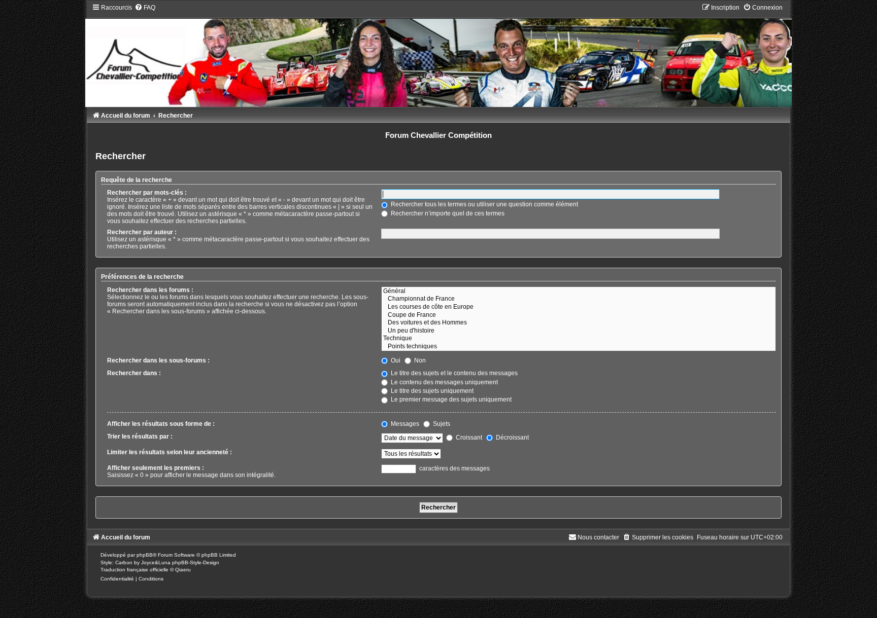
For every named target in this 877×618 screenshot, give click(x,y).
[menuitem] (144, 7)
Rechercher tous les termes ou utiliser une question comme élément (483, 204)
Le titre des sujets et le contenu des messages (453, 373)
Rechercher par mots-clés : (147, 192)
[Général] (578, 291)
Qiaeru (183, 569)
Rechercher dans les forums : (150, 290)
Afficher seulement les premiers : (155, 467)
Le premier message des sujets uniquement (450, 399)
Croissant (468, 437)
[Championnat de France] (578, 299)
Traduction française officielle (134, 569)
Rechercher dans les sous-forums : (158, 360)
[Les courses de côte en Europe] (578, 307)
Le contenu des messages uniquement (443, 382)
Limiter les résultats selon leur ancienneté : (169, 452)
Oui (394, 360)
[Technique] (578, 339)
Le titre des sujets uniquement (431, 390)
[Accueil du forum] (438, 55)
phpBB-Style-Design (195, 562)
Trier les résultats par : (140, 436)
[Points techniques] (578, 347)
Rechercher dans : (134, 373)
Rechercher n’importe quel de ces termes (446, 213)
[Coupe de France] (578, 315)
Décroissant (511, 437)
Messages (404, 423)
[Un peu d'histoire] (578, 331)
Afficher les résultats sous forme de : (161, 423)
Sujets (440, 423)
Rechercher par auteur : (142, 232)
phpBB (145, 555)
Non (419, 360)
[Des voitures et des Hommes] (578, 323)
